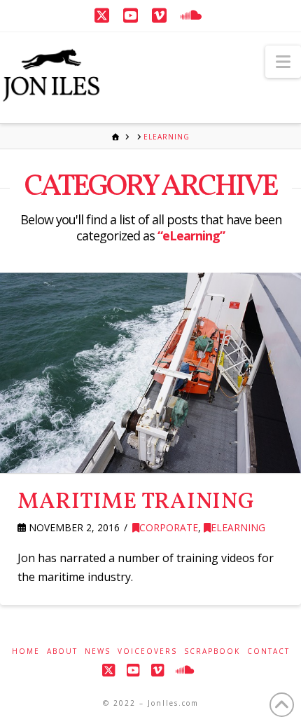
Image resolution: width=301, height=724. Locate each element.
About (62, 651)
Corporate (168, 527)
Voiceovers (147, 651)
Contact (268, 651)
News (98, 651)
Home (26, 651)
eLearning (238, 527)
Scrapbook (212, 651)
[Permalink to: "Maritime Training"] (150, 373)
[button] (283, 62)
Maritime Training (136, 502)
